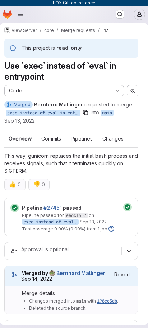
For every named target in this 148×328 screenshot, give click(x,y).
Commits (51, 139)
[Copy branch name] (85, 112)
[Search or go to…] (120, 14)
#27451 (52, 208)
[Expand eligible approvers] (129, 251)
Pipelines (82, 139)
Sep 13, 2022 (19, 121)
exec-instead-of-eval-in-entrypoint (43, 113)
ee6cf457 (76, 215)
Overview (20, 139)
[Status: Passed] (14, 208)
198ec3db (107, 301)
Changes (113, 139)
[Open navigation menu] (20, 14)
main (107, 113)
